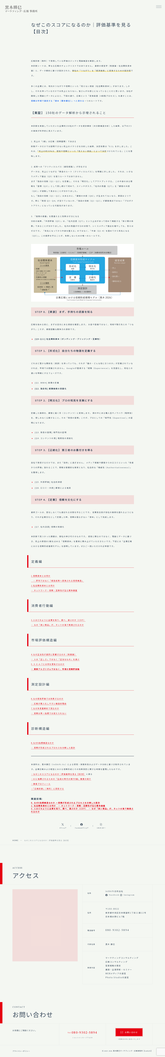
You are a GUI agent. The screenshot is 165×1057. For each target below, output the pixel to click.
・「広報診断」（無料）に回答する (47, 788)
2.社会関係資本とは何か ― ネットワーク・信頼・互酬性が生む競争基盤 (54, 588)
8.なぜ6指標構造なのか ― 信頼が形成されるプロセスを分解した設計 (53, 745)
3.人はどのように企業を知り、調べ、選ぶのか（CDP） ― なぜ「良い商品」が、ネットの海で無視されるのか (58, 622)
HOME (15, 840)
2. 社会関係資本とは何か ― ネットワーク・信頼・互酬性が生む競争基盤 (68, 805)
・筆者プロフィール (41, 784)
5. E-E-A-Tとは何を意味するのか (55, 666)
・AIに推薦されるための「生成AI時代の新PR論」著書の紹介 (61, 779)
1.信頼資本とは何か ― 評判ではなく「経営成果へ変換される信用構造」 (57, 578)
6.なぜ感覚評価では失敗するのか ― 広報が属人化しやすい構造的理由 (49, 701)
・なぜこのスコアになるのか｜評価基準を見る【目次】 (58, 774)
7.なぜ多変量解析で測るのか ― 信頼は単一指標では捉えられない (49, 711)
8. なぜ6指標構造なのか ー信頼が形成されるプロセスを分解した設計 (65, 802)
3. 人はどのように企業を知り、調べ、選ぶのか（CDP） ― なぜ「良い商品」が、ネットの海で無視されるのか (82, 810)
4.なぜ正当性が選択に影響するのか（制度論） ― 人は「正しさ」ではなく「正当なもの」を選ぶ (55, 657)
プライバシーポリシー (21, 1051)
